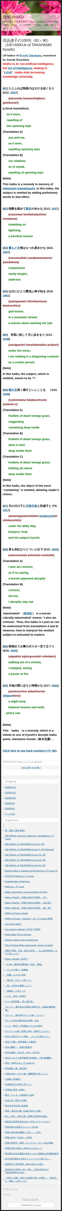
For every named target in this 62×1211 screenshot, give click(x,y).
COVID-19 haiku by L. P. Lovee (19, 876)
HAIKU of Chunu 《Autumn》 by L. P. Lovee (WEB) (29, 919)
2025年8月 (10, 808)
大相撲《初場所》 (13, 1079)
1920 (54, 549)
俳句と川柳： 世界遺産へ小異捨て (21, 1042)
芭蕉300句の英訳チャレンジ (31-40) (21, 1127)
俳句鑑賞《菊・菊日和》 (16, 1068)
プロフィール (11, 1189)
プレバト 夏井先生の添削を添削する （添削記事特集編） (30, 1008)
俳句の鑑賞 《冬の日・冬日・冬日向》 (23, 1052)
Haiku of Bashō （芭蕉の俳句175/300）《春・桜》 (28, 908)
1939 (6, 394)
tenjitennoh (47, 516)
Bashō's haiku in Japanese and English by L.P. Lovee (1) (31, 871)
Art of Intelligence (20, 68)
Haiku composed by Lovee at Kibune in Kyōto (26, 892)
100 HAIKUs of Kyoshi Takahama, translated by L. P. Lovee (29, 837)
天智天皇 (31, 505)
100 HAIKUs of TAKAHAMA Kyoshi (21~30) (25, 855)
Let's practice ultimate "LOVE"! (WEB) (22, 929)
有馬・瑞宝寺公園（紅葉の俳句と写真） (23, 1111)
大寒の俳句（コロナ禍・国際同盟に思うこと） (26, 1074)
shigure (8, 695)
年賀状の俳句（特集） (15, 1089)
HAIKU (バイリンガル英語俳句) (29, 762)
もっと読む (10, 814)
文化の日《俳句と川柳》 (16, 1100)
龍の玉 (13, 389)
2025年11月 (10, 793)
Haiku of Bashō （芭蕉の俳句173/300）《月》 (26, 897)
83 (5, 247)
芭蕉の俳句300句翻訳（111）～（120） (23, 1132)
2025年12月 (10, 787)
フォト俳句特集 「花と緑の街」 (20, 1001)
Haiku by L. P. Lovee (14, 887)
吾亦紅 (28, 613)
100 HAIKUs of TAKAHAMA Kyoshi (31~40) (25, 860)
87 (5, 505)
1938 (6, 339)
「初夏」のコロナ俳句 (15, 975)
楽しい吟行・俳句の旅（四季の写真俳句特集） (26, 1116)
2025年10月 (10, 798)
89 (5, 646)
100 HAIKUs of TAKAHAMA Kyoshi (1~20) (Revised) (29, 849)
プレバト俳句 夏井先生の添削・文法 (22, 1020)
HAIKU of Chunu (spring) (16, 913)
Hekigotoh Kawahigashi (19, 188)
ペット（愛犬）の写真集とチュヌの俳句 (23, 1026)
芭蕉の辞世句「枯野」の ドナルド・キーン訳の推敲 (29, 1143)
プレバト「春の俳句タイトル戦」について (24, 1015)
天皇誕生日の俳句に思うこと (18, 1084)
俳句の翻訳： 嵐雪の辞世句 (18, 1047)
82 (5, 208)
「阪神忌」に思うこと (15, 991)
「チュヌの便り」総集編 (16, 970)
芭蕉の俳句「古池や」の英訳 (18, 1137)
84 (5, 291)
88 (5, 549)
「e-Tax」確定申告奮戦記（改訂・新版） (24, 964)
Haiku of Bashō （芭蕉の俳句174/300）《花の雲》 (28, 903)
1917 (6, 510)
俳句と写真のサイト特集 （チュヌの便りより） (28, 1036)
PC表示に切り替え (31, 1199)
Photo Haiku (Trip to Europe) (18, 934)
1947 (6, 252)
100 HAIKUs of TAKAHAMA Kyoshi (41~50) (25, 865)
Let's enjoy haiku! (13, 924)
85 (5, 334)
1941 (6, 295)
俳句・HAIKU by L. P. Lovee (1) (19, 1063)
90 (5, 685)
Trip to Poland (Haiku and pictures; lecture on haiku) (29, 945)
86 (5, 389)
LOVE (8, 72)
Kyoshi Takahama (30, 55)
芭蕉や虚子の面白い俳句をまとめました (23, 1148)
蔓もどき (14, 247)
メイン (8, 1194)
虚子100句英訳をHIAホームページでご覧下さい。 (28, 1159)
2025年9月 (10, 803)
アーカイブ (10, 781)
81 (5, 88)
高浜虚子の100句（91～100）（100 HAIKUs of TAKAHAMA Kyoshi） (26, 1171)
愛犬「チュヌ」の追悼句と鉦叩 (19, 1095)
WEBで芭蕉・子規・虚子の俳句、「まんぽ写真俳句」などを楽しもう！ (31, 952)
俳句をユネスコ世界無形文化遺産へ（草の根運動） (29, 1058)
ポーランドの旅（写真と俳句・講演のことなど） (28, 1031)
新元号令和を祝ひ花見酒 (16, 1106)
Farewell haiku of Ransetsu (17, 881)
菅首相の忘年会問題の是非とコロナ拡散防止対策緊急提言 (32, 1153)
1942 (54, 685)
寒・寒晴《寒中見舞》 (15, 830)
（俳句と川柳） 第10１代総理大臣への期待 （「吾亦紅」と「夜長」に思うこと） (31, 1179)
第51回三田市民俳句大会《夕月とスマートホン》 (28, 1121)
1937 (13, 92)
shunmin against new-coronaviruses (21, 940)
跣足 (28, 208)
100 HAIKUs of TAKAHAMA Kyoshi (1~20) (24, 844)
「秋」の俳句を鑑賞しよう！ (18, 985)
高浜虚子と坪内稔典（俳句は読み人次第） (24, 1164)
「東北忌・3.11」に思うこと (18, 980)
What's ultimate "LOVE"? (16, 959)
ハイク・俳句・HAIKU (15, 996)
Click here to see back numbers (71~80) (29, 750)
